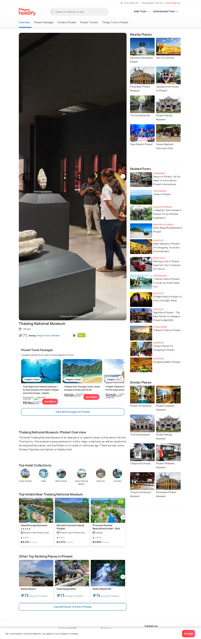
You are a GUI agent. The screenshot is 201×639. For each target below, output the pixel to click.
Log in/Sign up (172, 2)
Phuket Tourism (89, 22)
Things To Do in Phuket (115, 22)
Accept (188, 633)
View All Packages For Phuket (73, 411)
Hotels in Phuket (67, 22)
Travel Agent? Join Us (152, 2)
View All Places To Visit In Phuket (73, 606)
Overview (24, 22)
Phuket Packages (44, 22)
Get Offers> (50, 401)
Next (123, 177)
